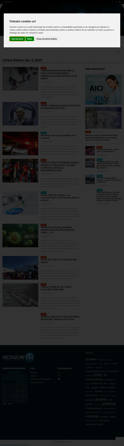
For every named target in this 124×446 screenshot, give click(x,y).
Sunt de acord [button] (17, 39)
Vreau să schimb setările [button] (46, 39)
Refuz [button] (29, 39)
